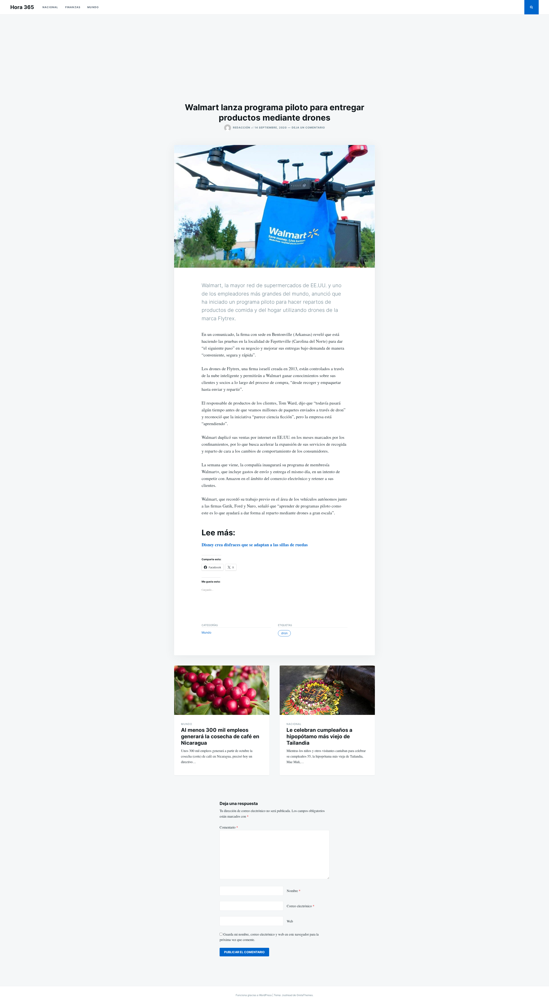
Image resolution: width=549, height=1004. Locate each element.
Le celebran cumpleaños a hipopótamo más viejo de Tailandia (319, 736)
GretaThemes (305, 995)
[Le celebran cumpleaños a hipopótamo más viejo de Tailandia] (327, 690)
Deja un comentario (308, 127)
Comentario (229, 827)
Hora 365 (22, 7)
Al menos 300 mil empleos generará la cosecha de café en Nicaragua (220, 736)
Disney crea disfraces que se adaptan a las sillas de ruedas (255, 545)
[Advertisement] (274, 58)
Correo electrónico (300, 906)
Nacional (50, 7)
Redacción (241, 127)
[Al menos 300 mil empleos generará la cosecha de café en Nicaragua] (221, 690)
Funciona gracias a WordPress (254, 995)
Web (290, 921)
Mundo (93, 7)
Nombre (293, 890)
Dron (284, 633)
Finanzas (73, 7)
